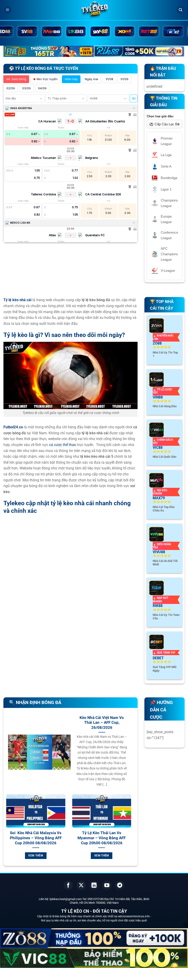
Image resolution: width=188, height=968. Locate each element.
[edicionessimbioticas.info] (94, 10)
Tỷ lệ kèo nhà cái (17, 300)
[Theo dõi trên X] (81, 885)
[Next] (133, 832)
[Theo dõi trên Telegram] (119, 885)
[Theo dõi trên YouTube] (106, 885)
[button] (7, 10)
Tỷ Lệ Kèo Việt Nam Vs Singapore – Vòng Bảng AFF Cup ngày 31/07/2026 (41, 838)
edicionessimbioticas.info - (134, 916)
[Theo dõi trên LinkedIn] (94, 885)
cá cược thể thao (62, 445)
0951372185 (96, 899)
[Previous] (7, 832)
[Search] (180, 10)
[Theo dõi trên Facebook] (68, 885)
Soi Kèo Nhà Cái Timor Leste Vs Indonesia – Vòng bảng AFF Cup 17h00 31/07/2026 (107, 838)
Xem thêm (41, 855)
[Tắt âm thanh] (134, 98)
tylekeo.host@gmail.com (66, 899)
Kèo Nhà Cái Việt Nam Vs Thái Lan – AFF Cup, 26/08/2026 (102, 722)
